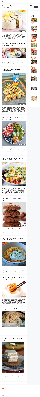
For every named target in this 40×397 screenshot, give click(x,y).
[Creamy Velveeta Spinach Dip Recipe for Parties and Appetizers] (34, 97)
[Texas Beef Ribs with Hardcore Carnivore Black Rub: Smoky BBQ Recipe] (34, 36)
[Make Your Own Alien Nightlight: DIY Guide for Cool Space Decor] (34, 45)
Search (31, 5)
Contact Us (3, 388)
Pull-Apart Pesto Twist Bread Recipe (13, 309)
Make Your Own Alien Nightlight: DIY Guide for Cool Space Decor (34, 49)
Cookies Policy (4, 389)
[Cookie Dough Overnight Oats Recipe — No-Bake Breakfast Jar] (34, 79)
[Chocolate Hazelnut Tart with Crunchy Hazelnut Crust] (34, 71)
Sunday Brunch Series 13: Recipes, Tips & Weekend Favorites (33, 93)
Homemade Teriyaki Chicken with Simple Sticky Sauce (33, 23)
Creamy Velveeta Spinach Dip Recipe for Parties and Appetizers (34, 101)
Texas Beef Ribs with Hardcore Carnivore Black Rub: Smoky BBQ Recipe (33, 40)
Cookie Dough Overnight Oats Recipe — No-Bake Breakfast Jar (33, 84)
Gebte (3, 1)
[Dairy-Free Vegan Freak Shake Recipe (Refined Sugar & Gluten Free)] (34, 53)
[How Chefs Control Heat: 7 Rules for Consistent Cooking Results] (34, 62)
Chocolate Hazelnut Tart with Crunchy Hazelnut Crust (33, 75)
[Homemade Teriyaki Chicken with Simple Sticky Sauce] (34, 19)
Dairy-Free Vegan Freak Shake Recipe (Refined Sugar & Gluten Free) (34, 57)
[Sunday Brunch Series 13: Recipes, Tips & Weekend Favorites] (34, 88)
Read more (13, 38)
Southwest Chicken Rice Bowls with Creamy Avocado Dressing (13, 159)
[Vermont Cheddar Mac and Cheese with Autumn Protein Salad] (34, 28)
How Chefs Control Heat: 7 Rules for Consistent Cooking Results (33, 66)
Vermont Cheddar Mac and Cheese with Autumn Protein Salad (34, 32)
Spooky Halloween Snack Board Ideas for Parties (12, 118)
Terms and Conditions (5, 392)
